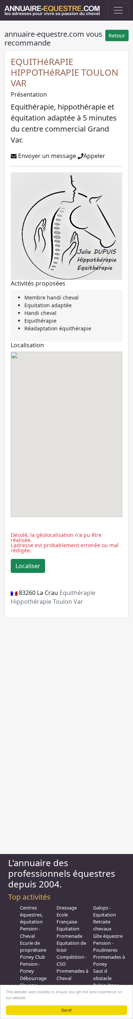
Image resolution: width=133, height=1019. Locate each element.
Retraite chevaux (102, 925)
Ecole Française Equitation (68, 921)
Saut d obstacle (102, 974)
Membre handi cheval (51, 297)
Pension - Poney (30, 967)
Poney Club (32, 957)
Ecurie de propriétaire (33, 946)
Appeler (94, 156)
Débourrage (33, 978)
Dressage (67, 907)
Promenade (69, 936)
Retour (117, 35)
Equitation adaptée (48, 305)
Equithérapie (40, 320)
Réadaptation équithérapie (57, 328)
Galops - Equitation (104, 911)
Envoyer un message (46, 156)
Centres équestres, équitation (31, 914)
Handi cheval (40, 312)
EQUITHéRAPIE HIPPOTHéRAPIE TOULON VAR (64, 72)
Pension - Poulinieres (105, 946)
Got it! (66, 1010)
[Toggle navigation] (118, 10)
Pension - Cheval (30, 932)
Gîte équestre (108, 936)
